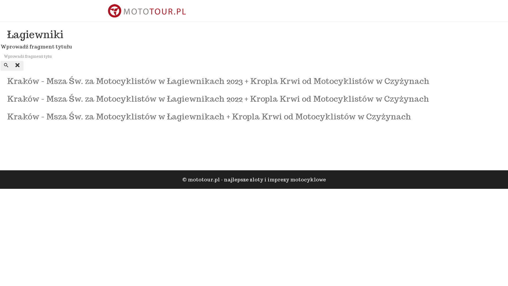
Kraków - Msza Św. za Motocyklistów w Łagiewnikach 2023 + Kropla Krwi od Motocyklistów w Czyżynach (218, 81)
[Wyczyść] (18, 66)
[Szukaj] (6, 66)
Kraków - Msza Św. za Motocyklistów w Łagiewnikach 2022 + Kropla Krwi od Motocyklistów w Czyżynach (218, 98)
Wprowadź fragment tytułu (37, 46)
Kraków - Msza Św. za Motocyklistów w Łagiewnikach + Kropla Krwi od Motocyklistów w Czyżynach (209, 116)
